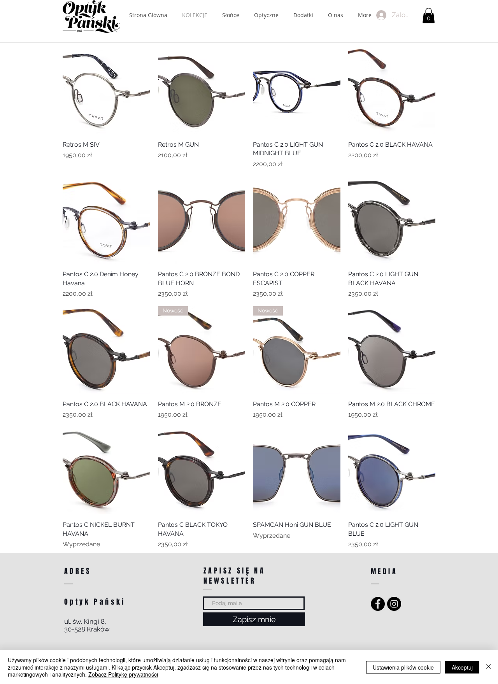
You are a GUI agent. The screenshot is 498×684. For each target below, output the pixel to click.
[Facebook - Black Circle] (378, 604)
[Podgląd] (106, 90)
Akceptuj (462, 667)
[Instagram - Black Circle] (394, 604)
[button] (428, 15)
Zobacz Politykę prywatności (123, 674)
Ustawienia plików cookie (403, 667)
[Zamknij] (488, 667)
